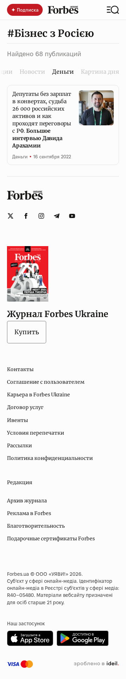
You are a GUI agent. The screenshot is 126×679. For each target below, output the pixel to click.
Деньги (20, 156)
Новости (32, 71)
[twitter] (10, 216)
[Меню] (113, 10)
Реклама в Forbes (29, 513)
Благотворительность (36, 526)
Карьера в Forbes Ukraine (38, 394)
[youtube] (72, 216)
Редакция (19, 482)
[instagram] (41, 216)
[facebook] (26, 216)
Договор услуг (25, 407)
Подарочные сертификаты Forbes (51, 538)
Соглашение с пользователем (45, 382)
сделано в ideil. (96, 663)
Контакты (20, 369)
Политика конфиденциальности (50, 458)
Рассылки (19, 445)
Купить (26, 332)
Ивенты (17, 420)
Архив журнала (27, 500)
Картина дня (100, 71)
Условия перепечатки (35, 433)
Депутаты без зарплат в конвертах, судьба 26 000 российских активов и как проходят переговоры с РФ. (41, 120)
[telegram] (56, 216)
